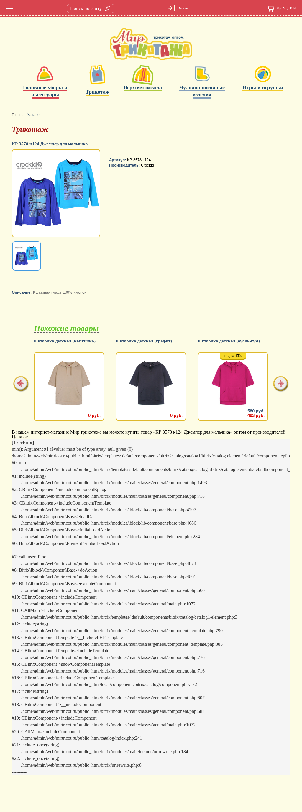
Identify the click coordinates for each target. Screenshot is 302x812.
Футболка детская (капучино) (65, 341)
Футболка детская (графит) (144, 341)
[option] (56, 194)
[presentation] (21, 384)
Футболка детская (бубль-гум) (229, 341)
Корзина (286, 8)
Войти (183, 8)
